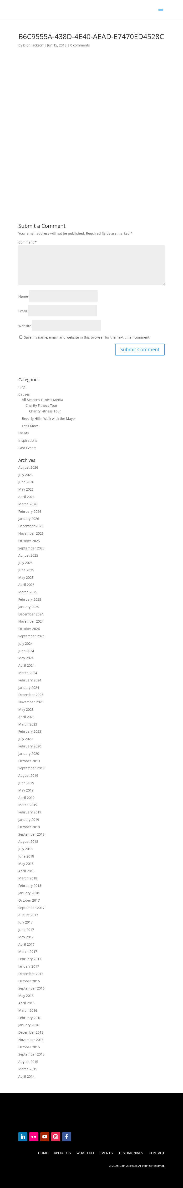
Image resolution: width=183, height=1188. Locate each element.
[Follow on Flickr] (33, 1136)
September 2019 (31, 768)
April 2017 (26, 944)
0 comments (80, 45)
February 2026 (29, 511)
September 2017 (31, 907)
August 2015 (28, 1061)
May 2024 (26, 658)
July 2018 (25, 849)
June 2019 (26, 783)
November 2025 (31, 533)
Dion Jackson (33, 45)
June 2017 (26, 929)
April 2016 (26, 1003)
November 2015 (31, 1039)
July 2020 (25, 738)
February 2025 (29, 599)
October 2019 (29, 761)
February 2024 (29, 680)
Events (23, 433)
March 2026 (27, 504)
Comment (27, 242)
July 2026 (25, 474)
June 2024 (26, 651)
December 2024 (30, 614)
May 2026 (26, 489)
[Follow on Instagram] (55, 1136)
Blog (21, 387)
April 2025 (26, 584)
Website (24, 326)
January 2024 (28, 687)
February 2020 (29, 746)
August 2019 (28, 775)
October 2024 (29, 628)
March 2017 (27, 951)
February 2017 (29, 959)
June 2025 (26, 570)
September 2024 (31, 636)
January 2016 (28, 1025)
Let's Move (30, 426)
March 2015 (27, 1069)
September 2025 (31, 548)
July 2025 (25, 562)
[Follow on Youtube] (44, 1136)
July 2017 (25, 922)
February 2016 (29, 1017)
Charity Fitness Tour (41, 405)
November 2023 (31, 702)
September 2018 (31, 834)
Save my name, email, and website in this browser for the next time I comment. (87, 337)
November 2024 (31, 621)
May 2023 (26, 709)
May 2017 (26, 937)
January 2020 (28, 753)
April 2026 (26, 496)
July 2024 (25, 643)
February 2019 (29, 812)
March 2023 (27, 724)
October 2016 (29, 981)
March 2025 (27, 592)
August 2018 (28, 841)
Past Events (27, 448)
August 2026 (28, 467)
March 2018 (27, 878)
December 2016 (30, 973)
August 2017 (28, 915)
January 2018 (28, 893)
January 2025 (28, 606)
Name (23, 296)
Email (22, 311)
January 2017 (28, 966)
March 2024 (27, 672)
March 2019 (27, 804)
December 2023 (30, 694)
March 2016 (27, 1010)
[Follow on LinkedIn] (22, 1136)
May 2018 (26, 863)
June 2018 (26, 856)
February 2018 (29, 885)
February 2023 (29, 731)
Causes (24, 394)
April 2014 (26, 1076)
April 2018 (26, 871)
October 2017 (29, 900)
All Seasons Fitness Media (42, 399)
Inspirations (27, 440)
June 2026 (26, 482)
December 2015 (30, 1032)
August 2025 (28, 555)
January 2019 (28, 819)
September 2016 (31, 988)
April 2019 (26, 797)
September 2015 (31, 1054)
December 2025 (30, 526)
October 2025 (29, 540)
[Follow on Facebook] (66, 1136)
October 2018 (29, 827)
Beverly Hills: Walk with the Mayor (49, 418)
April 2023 (26, 717)
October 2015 (29, 1047)
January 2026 (28, 518)
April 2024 (26, 665)
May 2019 (26, 790)
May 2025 (26, 577)
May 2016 (26, 995)
